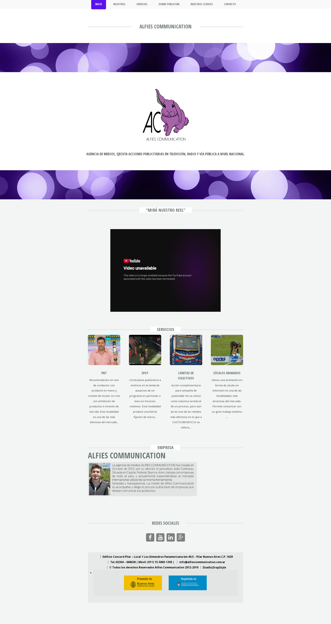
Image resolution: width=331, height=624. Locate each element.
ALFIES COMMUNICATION (165, 26)
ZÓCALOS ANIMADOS (226, 373)
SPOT (145, 373)
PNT (104, 373)
